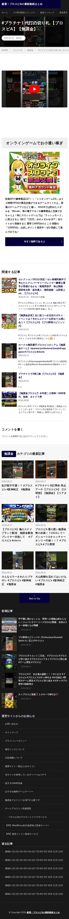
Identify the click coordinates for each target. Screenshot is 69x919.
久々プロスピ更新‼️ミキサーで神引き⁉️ (38, 694)
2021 (7, 894)
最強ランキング (47, 13)
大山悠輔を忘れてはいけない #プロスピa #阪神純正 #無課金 (51, 581)
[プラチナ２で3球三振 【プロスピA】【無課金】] (9, 379)
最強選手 (63, 13)
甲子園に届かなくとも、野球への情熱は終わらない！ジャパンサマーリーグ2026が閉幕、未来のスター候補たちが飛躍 (42, 622)
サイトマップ (11, 733)
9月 (45, 860)
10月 (50, 860)
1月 (13, 852)
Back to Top (34, 599)
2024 (7, 869)
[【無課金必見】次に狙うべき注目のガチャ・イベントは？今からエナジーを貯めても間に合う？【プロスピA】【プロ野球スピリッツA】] (9, 321)
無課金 (19, 38)
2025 (7, 860)
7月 (37, 852)
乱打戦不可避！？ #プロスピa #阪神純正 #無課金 (17, 487)
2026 (7, 852)
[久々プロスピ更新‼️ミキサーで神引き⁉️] (9, 700)
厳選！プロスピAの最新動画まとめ (43, 912)
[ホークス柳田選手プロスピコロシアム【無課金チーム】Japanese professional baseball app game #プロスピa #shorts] (9, 350)
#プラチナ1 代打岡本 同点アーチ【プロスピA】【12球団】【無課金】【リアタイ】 (50, 491)
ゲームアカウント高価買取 (18, 809)
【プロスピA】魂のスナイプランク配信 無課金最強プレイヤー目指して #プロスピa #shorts (17, 535)
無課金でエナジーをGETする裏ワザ (22, 800)
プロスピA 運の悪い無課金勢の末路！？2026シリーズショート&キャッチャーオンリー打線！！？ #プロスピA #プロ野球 (50, 537)
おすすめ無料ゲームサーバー (19, 792)
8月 (41, 852)
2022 (7, 885)
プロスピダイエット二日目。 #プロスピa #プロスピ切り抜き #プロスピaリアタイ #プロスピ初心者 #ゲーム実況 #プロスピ (42, 659)
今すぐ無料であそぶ (34, 241)
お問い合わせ (11, 724)
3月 (21, 852)
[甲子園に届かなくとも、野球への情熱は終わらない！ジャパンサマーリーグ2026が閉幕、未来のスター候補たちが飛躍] (9, 624)
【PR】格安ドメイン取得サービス (21, 834)
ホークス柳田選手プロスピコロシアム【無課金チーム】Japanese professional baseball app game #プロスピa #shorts (42, 348)
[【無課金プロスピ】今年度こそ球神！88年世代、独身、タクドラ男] (9, 399)
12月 (60, 860)
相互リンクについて (15, 749)
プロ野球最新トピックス (24, 13)
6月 (33, 852)
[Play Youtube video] (34, 89)
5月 (29, 852)
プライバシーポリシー (16, 741)
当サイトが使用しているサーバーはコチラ (25, 775)
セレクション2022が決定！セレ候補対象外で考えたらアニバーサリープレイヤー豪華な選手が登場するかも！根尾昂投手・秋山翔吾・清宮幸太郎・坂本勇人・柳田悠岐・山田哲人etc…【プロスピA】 (42, 286)
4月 (25, 852)
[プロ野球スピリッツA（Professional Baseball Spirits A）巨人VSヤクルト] (9, 643)
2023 (7, 877)
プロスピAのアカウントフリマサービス (27, 817)
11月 (55, 860)
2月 (17, 852)
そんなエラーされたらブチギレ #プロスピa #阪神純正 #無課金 (17, 581)
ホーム (5, 13)
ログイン (30, 436)
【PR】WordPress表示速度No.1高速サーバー (27, 826)
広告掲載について (13, 758)
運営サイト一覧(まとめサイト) (19, 766)
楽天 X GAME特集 (13, 783)
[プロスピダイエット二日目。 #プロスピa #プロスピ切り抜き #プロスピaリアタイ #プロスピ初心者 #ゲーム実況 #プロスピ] (9, 661)
